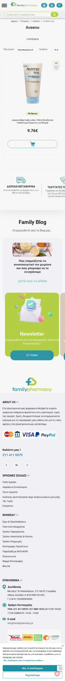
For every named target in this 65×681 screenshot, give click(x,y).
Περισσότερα (32, 675)
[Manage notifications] (57, 673)
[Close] (62, 645)
